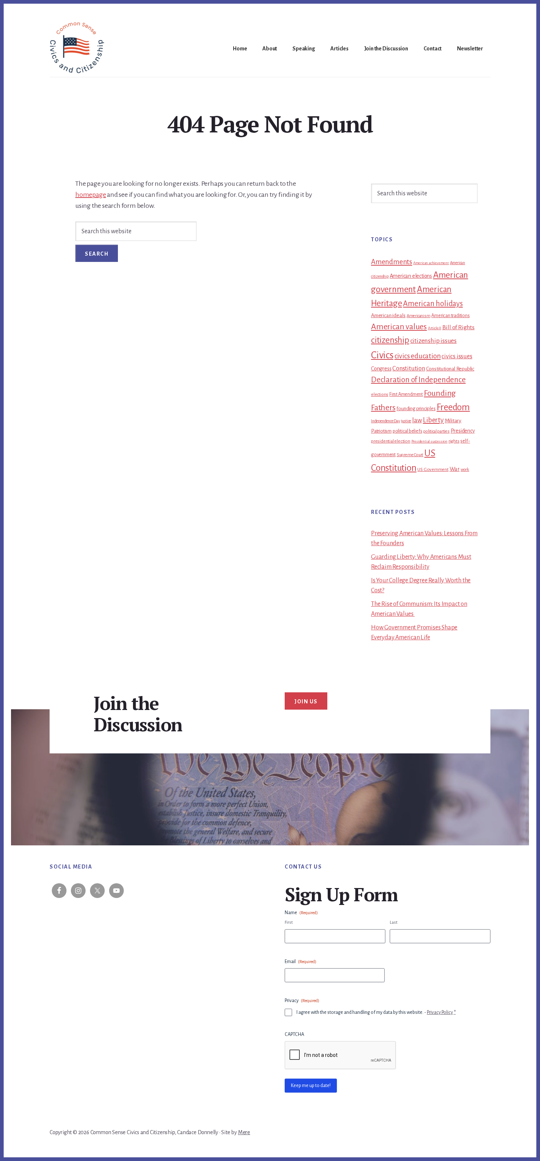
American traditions (450, 315)
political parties (436, 431)
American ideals (388, 315)
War (455, 469)
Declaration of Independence (418, 380)
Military (453, 420)
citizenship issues (433, 340)
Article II (434, 328)
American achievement (431, 263)
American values (399, 326)
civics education (418, 356)
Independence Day (385, 421)
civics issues (457, 356)
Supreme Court (410, 454)
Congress (381, 369)
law (417, 420)
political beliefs (407, 431)
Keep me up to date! (311, 1085)
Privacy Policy (440, 1012)
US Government (432, 469)
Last (393, 922)
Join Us (306, 701)
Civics (382, 355)
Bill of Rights (458, 327)
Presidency (463, 431)
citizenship (390, 340)
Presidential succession (429, 441)
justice (406, 421)
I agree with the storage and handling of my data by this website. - (376, 1012)
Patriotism (381, 431)
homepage (90, 194)
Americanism (419, 315)
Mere (244, 1132)
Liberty (433, 420)
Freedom (453, 407)
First (289, 922)
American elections (411, 276)
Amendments (391, 262)
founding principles (415, 408)
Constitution (408, 368)
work (465, 469)
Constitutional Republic (450, 369)
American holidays (433, 303)
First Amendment (406, 394)
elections (379, 394)
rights (454, 441)
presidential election (390, 441)
